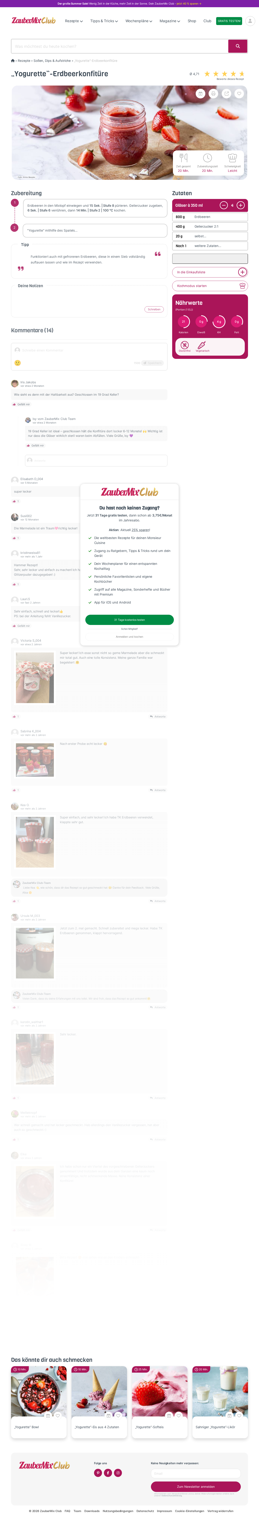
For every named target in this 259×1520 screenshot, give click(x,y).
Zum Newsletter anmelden (196, 1487)
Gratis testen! (229, 21)
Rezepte (72, 21)
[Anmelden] (250, 21)
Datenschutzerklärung (172, 1495)
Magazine (168, 21)
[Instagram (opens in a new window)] (118, 1473)
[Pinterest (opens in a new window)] (98, 1473)
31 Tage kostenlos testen (129, 619)
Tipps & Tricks (102, 21)
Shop (192, 21)
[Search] (237, 46)
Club (207, 21)
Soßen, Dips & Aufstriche (52, 61)
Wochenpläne (137, 21)
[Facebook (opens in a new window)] (108, 1473)
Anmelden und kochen (129, 636)
